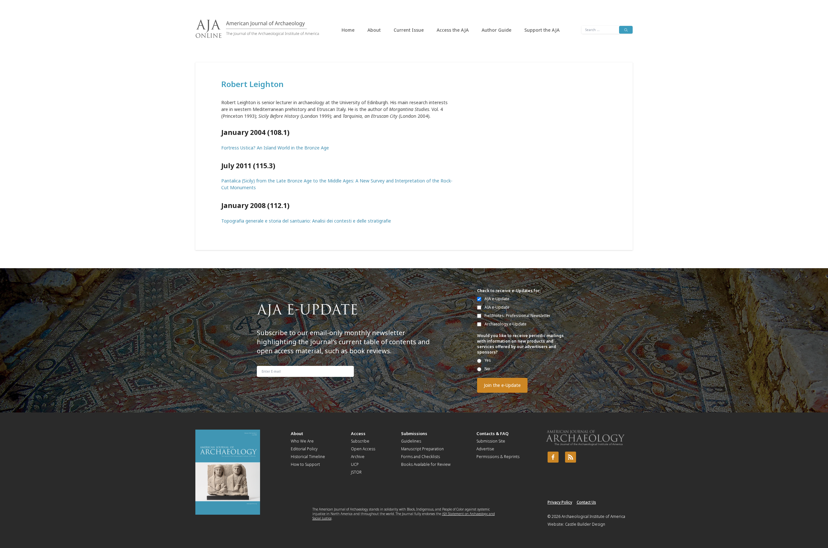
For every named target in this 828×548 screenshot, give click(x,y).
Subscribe (360, 441)
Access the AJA (453, 30)
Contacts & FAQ (492, 433)
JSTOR (356, 472)
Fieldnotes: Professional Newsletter (517, 315)
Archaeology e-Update (506, 324)
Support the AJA (542, 30)
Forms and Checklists (420, 456)
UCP (355, 464)
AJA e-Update (497, 298)
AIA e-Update (497, 307)
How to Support (305, 464)
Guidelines (411, 441)
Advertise (485, 449)
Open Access (363, 449)
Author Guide (496, 30)
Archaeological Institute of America (593, 516)
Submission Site (490, 441)
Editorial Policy (304, 449)
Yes (488, 360)
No (487, 368)
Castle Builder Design (585, 524)
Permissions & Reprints (497, 456)
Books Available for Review (426, 464)
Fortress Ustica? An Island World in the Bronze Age (275, 148)
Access (358, 433)
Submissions (414, 433)
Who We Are (302, 441)
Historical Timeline (308, 456)
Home (348, 30)
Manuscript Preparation (422, 449)
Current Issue (409, 30)
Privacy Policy (560, 502)
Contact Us (586, 502)
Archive (358, 456)
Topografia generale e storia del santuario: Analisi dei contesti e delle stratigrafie (306, 221)
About (374, 30)
